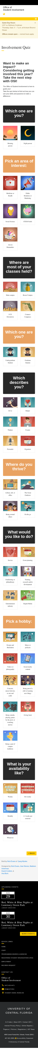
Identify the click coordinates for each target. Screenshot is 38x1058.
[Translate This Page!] (4, 14)
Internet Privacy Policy (12, 1025)
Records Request (8, 965)
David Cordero (7, 871)
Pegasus (6, 1029)
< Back (31, 853)
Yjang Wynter (22, 861)
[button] (10, 137)
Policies (13, 1029)
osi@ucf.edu (9, 989)
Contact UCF (27, 1022)
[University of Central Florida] (15, 2)
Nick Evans (11, 861)
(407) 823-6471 (10, 985)
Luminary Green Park (9, 907)
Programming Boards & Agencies (14, 954)
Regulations (22, 1029)
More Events (28, 934)
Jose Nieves (24, 866)
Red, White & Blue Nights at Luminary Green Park (17, 903)
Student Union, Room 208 (14, 993)
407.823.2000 (9, 1038)
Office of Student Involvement (13, 8)
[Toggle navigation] (36, 18)
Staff (4, 950)
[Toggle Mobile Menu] (35, 2)
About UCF (17, 1022)
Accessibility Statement (25, 1038)
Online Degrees (27, 1025)
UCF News (31, 1029)
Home (4, 946)
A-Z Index (8, 1022)
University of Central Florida (19, 1042)
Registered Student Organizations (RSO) (17, 958)
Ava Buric (5, 873)
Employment (6, 961)
